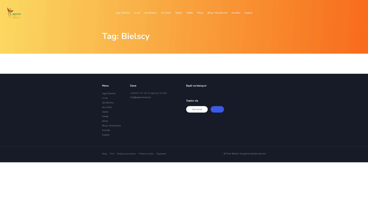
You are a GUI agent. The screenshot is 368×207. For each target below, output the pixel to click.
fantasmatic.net (258, 153)
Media (105, 116)
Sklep (105, 121)
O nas (105, 98)
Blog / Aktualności (111, 125)
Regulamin (161, 153)
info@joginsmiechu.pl (140, 97)
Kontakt (106, 130)
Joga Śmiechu (108, 93)
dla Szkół (107, 107)
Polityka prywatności (126, 153)
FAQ (112, 153)
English (105, 134)
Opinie (105, 111)
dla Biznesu (108, 102)
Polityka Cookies (146, 153)
